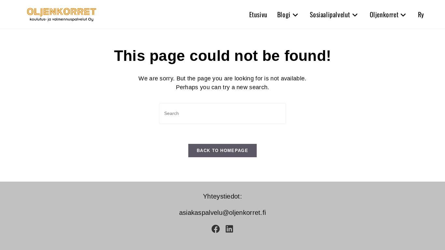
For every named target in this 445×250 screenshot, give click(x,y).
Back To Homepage (222, 150)
